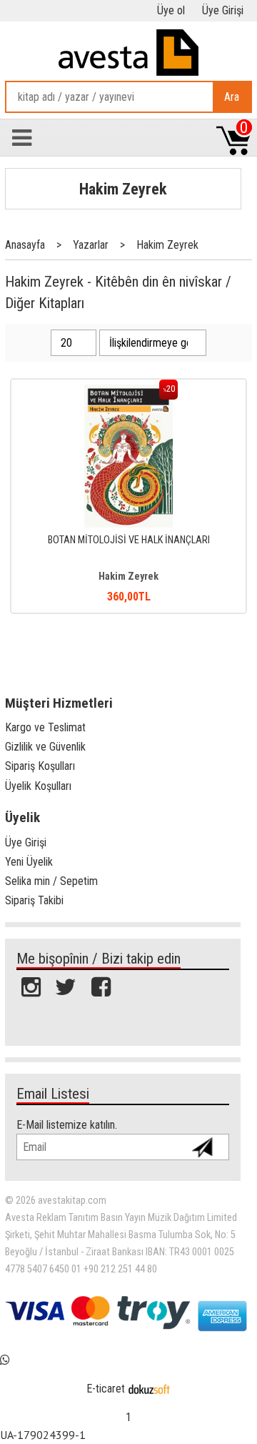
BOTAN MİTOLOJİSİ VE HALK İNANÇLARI (129, 540)
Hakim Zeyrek (123, 188)
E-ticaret (105, 1388)
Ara (231, 97)
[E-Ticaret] (149, 1388)
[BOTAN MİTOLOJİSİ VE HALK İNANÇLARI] (128, 392)
